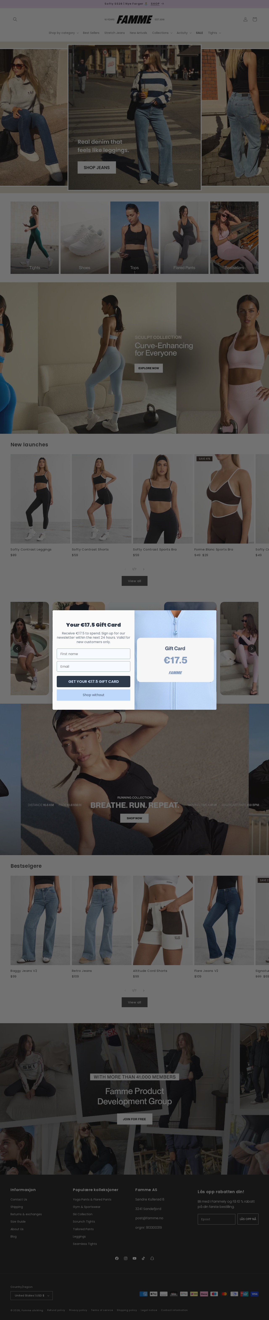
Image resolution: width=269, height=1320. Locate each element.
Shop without (93, 695)
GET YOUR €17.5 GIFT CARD (93, 681)
